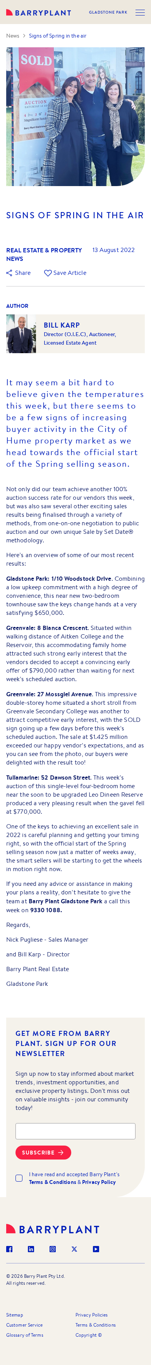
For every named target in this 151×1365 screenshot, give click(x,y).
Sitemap (14, 1315)
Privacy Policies (92, 1315)
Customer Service (24, 1325)
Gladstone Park (108, 12)
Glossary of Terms (24, 1335)
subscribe (38, 1152)
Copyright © (89, 1335)
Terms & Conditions (96, 1325)
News (12, 35)
